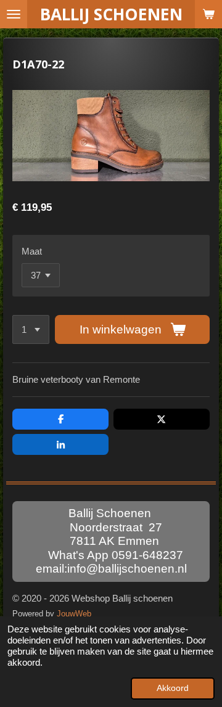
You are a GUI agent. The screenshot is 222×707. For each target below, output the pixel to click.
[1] (30, 329)
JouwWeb (74, 614)
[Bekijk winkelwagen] (208, 14)
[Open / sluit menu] (13, 14)
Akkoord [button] (173, 688)
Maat (32, 251)
